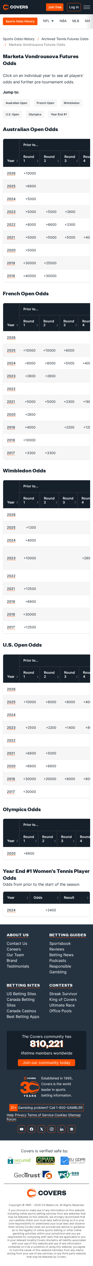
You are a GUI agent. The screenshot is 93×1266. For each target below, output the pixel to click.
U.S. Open (12, 114)
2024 (11, 199)
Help (10, 1115)
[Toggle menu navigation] (86, 7)
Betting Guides (67, 934)
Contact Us (17, 943)
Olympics (35, 114)
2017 (11, 453)
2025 (11, 186)
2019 (11, 263)
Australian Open (16, 103)
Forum (11, 1119)
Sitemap (74, 1115)
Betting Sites (23, 985)
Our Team (15, 954)
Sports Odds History (19, 39)
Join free (55, 7)
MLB (75, 21)
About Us (18, 934)
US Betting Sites (21, 993)
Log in (74, 7)
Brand (12, 960)
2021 (11, 237)
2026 (11, 173)
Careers (14, 949)
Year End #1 (59, 114)
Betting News (61, 954)
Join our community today (46, 1062)
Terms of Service (40, 1115)
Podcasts (57, 960)
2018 (11, 276)
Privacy (20, 1115)
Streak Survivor (63, 993)
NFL (46, 21)
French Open (45, 103)
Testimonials (18, 966)
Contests (61, 985)
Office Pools (60, 1010)
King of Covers (63, 999)
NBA (63, 21)
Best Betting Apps (23, 1016)
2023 (11, 212)
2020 (11, 250)
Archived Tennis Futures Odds (64, 39)
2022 (11, 224)
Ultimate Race (62, 1005)
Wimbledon (71, 103)
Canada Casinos (21, 1010)
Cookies (61, 1115)
